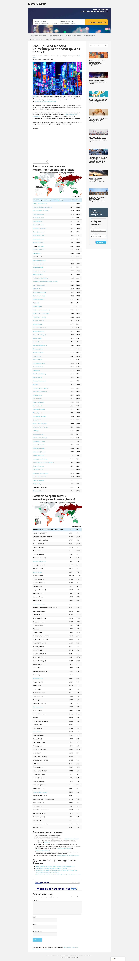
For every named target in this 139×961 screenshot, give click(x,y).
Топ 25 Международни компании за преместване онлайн (98, 82)
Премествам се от (95, 227)
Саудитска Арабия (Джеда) (40, 427)
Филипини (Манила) (39, 409)
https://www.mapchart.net (72, 839)
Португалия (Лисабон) (39, 416)
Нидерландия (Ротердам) (40, 388)
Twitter (91, 956)
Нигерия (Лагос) (37, 395)
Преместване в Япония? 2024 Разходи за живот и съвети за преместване (56, 870)
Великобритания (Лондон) (40, 473)
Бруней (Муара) (37, 572)
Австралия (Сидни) (38, 218)
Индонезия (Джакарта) (39, 328)
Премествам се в (95, 234)
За (49, 956)
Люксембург (36, 370)
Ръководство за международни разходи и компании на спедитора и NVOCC (98, 139)
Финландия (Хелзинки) (39, 292)
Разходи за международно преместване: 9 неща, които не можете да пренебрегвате (98, 120)
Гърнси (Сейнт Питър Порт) (41, 313)
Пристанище (55, 200)
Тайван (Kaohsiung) (38, 455)
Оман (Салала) (37, 732)
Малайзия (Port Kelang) (39, 374)
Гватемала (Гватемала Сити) (41, 310)
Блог (47, 956)
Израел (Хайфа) (37, 338)
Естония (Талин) (37, 288)
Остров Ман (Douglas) (39, 335)
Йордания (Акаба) (38, 349)
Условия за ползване (78, 956)
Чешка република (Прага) (40, 278)
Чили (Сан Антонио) (39, 249)
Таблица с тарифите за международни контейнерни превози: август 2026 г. (97, 63)
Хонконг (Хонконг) (38, 320)
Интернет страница (37, 931)
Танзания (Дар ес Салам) (40, 792)
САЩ (34, 480)
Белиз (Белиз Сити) (38, 235)
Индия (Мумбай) (37, 324)
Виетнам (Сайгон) (38, 491)
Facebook (86, 956)
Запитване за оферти (97, 22)
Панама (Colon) (37, 406)
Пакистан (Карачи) (38, 402)
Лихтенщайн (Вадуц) (39, 363)
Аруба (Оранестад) (38, 214)
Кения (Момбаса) (38, 678)
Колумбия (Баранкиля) (39, 260)
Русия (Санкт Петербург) (40, 423)
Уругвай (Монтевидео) (39, 477)
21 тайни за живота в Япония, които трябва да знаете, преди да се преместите (58, 874)
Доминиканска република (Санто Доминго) (45, 281)
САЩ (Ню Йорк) (37, 484)
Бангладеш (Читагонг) (39, 228)
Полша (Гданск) (37, 413)
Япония (35, 96)
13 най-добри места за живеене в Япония (47, 872)
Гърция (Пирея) (37, 306)
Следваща (100, 242)
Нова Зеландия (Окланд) (40, 391)
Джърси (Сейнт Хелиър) (40, 345)
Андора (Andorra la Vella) (40, 203)
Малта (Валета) (37, 377)
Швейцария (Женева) (39, 452)
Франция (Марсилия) (39, 296)
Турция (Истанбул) (38, 466)
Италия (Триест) (37, 342)
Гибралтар (36, 303)
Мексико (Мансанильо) (39, 381)
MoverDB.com (37, 3)
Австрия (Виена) (37, 221)
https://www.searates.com (64, 848)
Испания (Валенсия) (38, 445)
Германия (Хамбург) (38, 299)
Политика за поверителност (65, 956)
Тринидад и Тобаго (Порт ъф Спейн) (43, 462)
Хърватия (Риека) (38, 267)
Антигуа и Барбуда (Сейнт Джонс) (42, 207)
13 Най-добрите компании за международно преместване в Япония (54, 866)
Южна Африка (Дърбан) (40, 438)
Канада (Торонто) (38, 242)
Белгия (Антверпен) (38, 232)
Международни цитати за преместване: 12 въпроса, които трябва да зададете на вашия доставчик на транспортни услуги (98, 159)
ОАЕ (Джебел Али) (38, 469)
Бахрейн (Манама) (38, 225)
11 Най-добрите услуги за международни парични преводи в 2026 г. (98, 100)
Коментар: (36, 900)
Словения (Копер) (38, 434)
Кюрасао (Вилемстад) (39, 271)
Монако (35, 384)
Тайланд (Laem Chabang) (40, 459)
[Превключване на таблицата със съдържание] (45, 161)
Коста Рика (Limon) (38, 264)
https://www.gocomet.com (42, 850)
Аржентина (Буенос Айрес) (40, 210)
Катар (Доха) (36, 420)
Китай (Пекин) (37, 253)
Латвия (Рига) (37, 356)
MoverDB (47, 842)
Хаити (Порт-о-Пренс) (39, 317)
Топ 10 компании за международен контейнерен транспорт (97, 180)
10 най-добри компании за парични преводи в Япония (51, 868)
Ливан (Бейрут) (37, 359)
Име (34, 917)
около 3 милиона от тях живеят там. (45, 101)
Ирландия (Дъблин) (38, 331)
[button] (68, 200)
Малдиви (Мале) (37, 707)
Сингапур (36, 430)
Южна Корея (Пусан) (39, 441)
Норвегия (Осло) (37, 398)
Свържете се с (54, 956)
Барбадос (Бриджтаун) (39, 561)
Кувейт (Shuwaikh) (38, 352)
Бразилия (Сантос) (38, 239)
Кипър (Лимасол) (38, 274)
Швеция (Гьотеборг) (39, 448)
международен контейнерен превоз (68, 855)
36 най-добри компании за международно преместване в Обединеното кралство (98, 199)
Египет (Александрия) (39, 285)
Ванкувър (41, 246)
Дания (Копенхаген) (38, 604)
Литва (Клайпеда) (38, 367)
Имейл (35, 924)
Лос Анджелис (40, 480)
